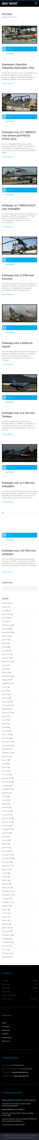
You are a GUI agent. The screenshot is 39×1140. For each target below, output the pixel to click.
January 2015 (6, 774)
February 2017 (6, 702)
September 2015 (7, 753)
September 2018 (7, 661)
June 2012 (5, 877)
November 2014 (7, 782)
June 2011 (5, 913)
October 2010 (6, 938)
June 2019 (5, 640)
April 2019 (5, 647)
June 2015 (5, 764)
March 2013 (5, 847)
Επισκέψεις (6, 1026)
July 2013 (5, 836)
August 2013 (6, 833)
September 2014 (7, 789)
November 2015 (7, 745)
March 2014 (5, 807)
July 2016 (5, 716)
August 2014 (6, 793)
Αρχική (4, 1023)
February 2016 (6, 734)
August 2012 (6, 869)
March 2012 (5, 884)
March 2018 (5, 672)
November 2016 (7, 705)
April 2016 (5, 727)
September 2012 (7, 866)
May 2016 (5, 723)
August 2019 (6, 636)
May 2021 (5, 607)
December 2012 (7, 855)
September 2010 (7, 942)
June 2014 (5, 800)
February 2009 (6, 957)
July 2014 (5, 796)
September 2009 (7, 953)
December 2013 (7, 818)
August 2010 (6, 946)
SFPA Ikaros (10, 53)
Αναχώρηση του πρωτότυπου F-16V (13, 1125)
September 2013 (7, 829)
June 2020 (5, 621)
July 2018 (5, 665)
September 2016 (7, 712)
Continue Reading (7, 83)
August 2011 (6, 906)
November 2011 (7, 895)
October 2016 (6, 709)
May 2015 (5, 767)
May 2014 (5, 804)
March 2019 (5, 650)
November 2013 (7, 822)
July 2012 (5, 873)
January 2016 (6, 738)
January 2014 (6, 815)
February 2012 (6, 887)
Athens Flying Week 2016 (21, 1076)
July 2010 (5, 949)
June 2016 (5, 720)
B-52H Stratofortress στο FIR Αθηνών (13, 1109)
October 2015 (6, 749)
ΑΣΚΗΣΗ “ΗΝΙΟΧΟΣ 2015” (20, 1072)
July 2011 (5, 909)
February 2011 (6, 928)
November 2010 (7, 935)
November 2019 (7, 625)
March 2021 (5, 610)
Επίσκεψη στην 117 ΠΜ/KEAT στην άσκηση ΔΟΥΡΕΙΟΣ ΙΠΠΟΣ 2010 (19, 135)
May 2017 (5, 691)
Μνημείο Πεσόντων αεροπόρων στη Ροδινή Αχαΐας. (19, 1100)
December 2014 (7, 778)
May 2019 (5, 643)
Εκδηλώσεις (6, 1030)
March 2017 (5, 698)
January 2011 (6, 931)
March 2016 (5, 731)
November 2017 (7, 676)
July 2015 (5, 760)
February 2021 (6, 614)
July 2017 (5, 687)
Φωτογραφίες (6, 1037)
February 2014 (6, 811)
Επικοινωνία (6, 1041)
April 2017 (5, 694)
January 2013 (6, 851)
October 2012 (6, 862)
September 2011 (7, 902)
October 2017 (6, 680)
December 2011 (7, 891)
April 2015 (5, 771)
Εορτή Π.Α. (5, 1034)
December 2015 (7, 742)
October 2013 (6, 825)
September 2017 (7, 683)
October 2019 (6, 629)
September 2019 (7, 632)
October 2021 (6, 603)
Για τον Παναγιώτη (17, 1065)
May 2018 (5, 669)
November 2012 (7, 858)
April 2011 (5, 920)
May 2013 (5, 844)
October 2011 (6, 898)
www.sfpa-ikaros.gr (16, 1137)
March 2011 (5, 924)
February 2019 (6, 654)
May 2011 (5, 917)
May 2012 (5, 880)
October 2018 (6, 658)
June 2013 (5, 840)
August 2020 (6, 618)
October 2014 (6, 785)
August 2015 (6, 756)
